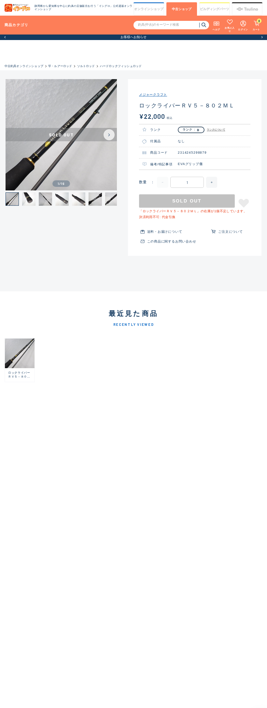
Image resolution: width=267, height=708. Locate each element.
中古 (181, 9)
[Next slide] (109, 134)
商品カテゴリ (17, 25)
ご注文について (230, 231)
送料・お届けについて (164, 231)
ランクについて (216, 129)
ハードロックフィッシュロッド (121, 66)
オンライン (148, 9)
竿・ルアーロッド (60, 66)
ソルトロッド (86, 66)
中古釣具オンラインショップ (24, 66)
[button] (5, 37)
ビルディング (214, 9)
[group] (20, 360)
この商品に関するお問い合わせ (171, 241)
